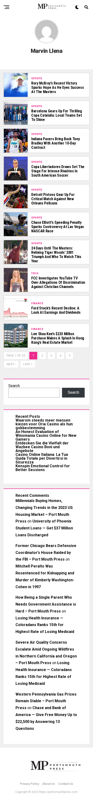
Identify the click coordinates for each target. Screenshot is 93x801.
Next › (11, 364)
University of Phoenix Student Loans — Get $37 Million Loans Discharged (44, 528)
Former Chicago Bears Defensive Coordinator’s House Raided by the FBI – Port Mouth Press (46, 552)
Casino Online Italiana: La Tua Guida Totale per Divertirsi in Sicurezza (42, 458)
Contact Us (65, 784)
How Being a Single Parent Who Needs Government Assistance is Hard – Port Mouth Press (46, 604)
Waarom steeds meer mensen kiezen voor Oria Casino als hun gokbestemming (44, 424)
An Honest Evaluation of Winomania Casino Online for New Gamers (46, 435)
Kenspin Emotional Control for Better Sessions (43, 468)
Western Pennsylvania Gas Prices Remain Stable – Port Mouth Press (46, 701)
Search (14, 385)
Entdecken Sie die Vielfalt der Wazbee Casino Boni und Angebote (42, 447)
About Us (48, 784)
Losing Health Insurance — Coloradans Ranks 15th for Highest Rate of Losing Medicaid (45, 625)
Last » (27, 364)
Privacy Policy (29, 784)
